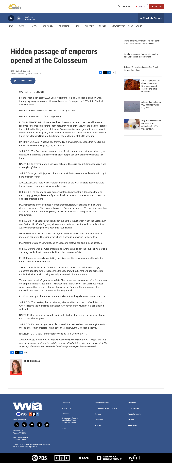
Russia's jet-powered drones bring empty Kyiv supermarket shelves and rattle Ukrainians (150, 86)
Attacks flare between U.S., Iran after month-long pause (151, 105)
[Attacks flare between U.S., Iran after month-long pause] (132, 106)
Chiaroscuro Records (70, 418)
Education (64, 26)
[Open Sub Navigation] (15, 26)
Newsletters (118, 26)
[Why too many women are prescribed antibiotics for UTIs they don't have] (132, 124)
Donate (158, 6)
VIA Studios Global (69, 420)
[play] (11, 18)
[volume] (18, 18)
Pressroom (66, 408)
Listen (34, 26)
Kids (77, 26)
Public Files (132, 425)
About (139, 26)
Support (89, 26)
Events (102, 26)
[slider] (22, 18)
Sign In (126, 7)
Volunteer (99, 420)
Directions (132, 403)
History (131, 420)
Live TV (141, 6)
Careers (98, 414)
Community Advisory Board (106, 408)
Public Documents (69, 423)
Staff (64, 428)
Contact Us (66, 403)
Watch (22, 26)
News (10, 26)
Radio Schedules (134, 414)
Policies (98, 425)
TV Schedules (133, 408)
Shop (130, 26)
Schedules (48, 26)
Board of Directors (102, 403)
